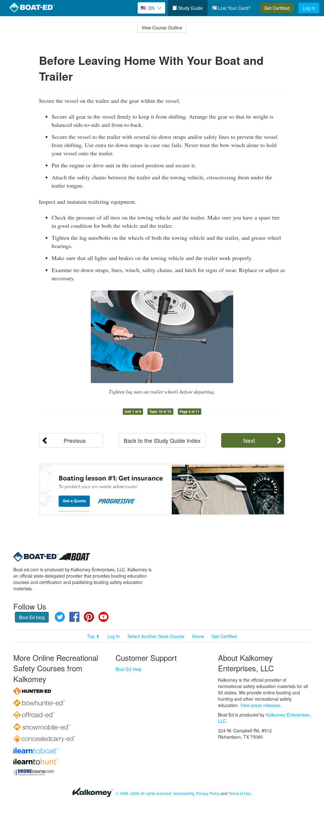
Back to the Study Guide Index (162, 440)
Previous (75, 440)
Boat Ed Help (128, 669)
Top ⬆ (93, 636)
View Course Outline (161, 27)
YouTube (103, 617)
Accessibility (183, 793)
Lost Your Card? (234, 8)
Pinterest (89, 617)
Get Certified (277, 8)
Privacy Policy (208, 793)
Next (249, 440)
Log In (308, 8)
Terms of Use (239, 793)
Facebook (74, 617)
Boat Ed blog (32, 617)
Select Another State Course (156, 636)
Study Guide (190, 8)
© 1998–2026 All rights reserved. (143, 793)
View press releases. (261, 705)
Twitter (60, 617)
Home (198, 636)
